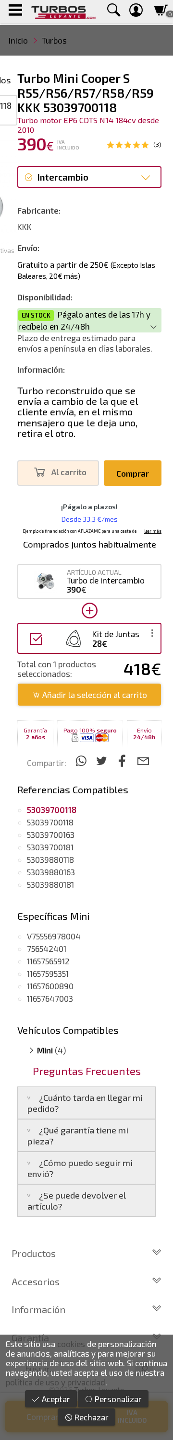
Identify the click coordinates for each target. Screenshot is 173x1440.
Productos (34, 1253)
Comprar (132, 473)
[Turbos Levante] (63, 11)
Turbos (54, 40)
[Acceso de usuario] (136, 11)
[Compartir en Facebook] (123, 760)
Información (38, 1309)
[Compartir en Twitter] (103, 760)
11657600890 (50, 986)
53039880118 (50, 859)
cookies (71, 1344)
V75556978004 (54, 936)
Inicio (18, 40)
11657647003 (50, 998)
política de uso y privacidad (55, 1382)
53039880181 (50, 884)
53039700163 (50, 834)
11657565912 (48, 961)
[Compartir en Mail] (143, 760)
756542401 (46, 948)
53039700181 (50, 847)
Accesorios (36, 1281)
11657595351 (48, 973)
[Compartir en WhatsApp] (82, 760)
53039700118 (50, 822)
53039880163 (51, 872)
